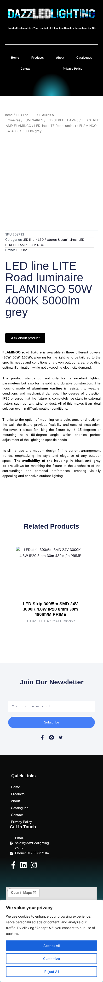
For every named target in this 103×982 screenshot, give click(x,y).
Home (15, 57)
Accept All (51, 946)
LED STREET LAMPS (62, 120)
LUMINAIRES (33, 120)
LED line (22, 250)
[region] (51, 941)
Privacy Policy (72, 68)
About (60, 57)
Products (37, 57)
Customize (51, 959)
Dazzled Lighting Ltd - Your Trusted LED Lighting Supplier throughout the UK (52, 28)
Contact (26, 68)
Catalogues (84, 57)
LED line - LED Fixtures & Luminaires (50, 239)
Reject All (51, 972)
